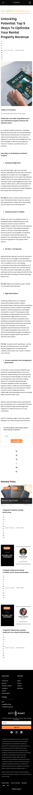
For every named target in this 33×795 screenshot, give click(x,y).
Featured (14, 488)
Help (4, 785)
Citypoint (6, 488)
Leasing (4, 691)
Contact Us (5, 681)
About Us (4, 683)
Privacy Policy (5, 783)
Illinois (19, 681)
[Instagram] (16, 732)
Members (24, 783)
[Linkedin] (21, 732)
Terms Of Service (15, 783)
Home (2, 11)
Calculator (4, 688)
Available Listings (6, 704)
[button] (16, 451)
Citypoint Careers (7, 686)
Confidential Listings (7, 707)
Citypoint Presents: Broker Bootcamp (13, 511)
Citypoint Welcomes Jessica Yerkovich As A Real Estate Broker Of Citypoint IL (16, 631)
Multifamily (9, 11)
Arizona (19, 683)
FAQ (8, 785)
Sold (3, 702)
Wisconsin (20, 688)
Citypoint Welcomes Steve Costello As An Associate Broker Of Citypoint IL (15, 571)
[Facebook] (12, 732)
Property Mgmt (6, 693)
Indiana (19, 686)
